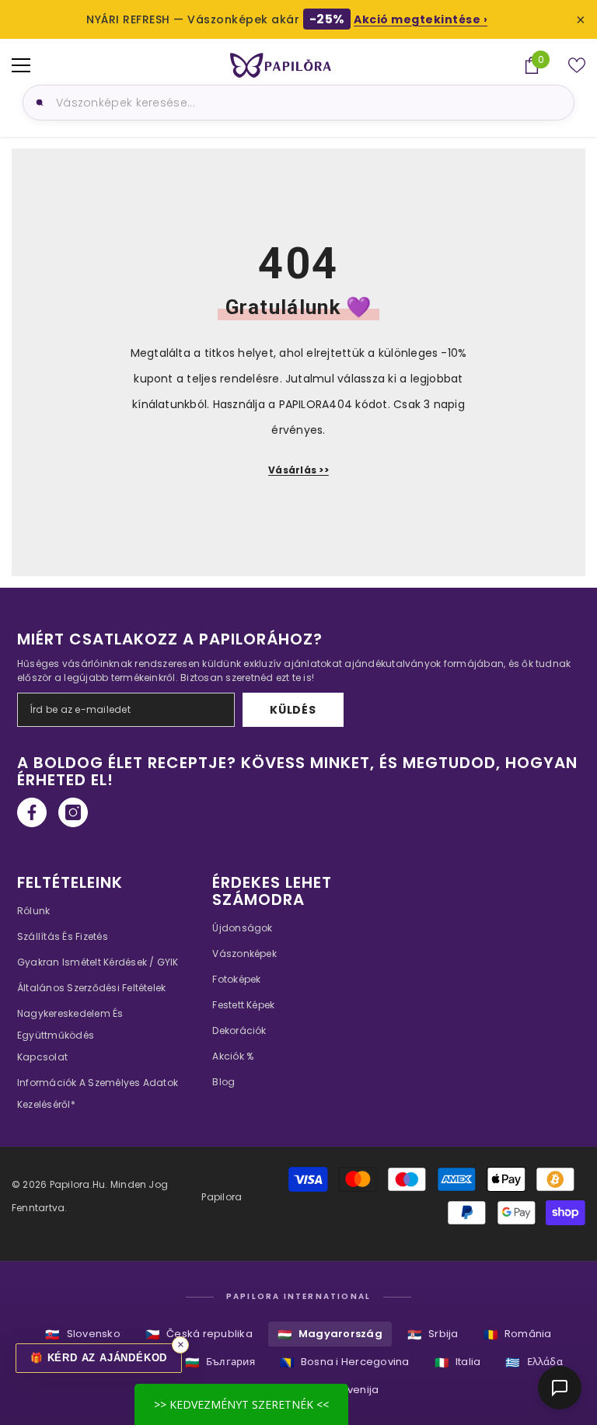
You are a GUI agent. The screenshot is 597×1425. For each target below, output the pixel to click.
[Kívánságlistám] (576, 65)
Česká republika (199, 1334)
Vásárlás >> (298, 470)
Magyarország (330, 1334)
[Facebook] (32, 812)
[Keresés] (37, 103)
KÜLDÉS (293, 710)
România (518, 1334)
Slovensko (82, 1334)
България (220, 1362)
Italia (458, 1362)
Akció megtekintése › (420, 19)
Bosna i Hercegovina (345, 1362)
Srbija (433, 1334)
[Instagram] (73, 812)
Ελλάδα (534, 1362)
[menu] (21, 65)
